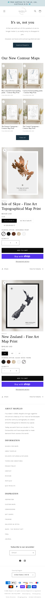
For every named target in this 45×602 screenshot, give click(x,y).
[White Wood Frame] (24, 234)
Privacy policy (36, 593)
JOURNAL (8, 539)
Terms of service (11, 597)
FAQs (6, 534)
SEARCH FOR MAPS (11, 446)
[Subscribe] (33, 552)
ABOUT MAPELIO (10, 451)
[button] (4, 11)
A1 (19, 353)
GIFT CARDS (9, 514)
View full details (35, 269)
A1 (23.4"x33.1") (9, 225)
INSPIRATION (9, 499)
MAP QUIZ (8, 481)
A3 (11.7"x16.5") (9, 221)
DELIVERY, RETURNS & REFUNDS (16, 456)
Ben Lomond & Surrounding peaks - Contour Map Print (11, 91)
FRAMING (8, 519)
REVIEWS (8, 476)
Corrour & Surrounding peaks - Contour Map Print (33, 91)
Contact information (35, 597)
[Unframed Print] (4, 234)
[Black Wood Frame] (9, 234)
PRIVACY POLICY (10, 466)
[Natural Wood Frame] (19, 234)
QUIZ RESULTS (10, 486)
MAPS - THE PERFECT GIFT (14, 529)
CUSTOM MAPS (10, 504)
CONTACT (8, 471)
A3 (5, 353)
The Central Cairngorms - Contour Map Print (31, 127)
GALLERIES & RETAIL (12, 524)
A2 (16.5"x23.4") (26, 221)
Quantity (5, 238)
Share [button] (6, 269)
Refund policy (26, 593)
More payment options (22, 261)
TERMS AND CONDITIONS (13, 461)
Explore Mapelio (22, 45)
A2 (12, 353)
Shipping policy (22, 597)
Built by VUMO (16, 593)
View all (23, 137)
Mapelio (11, 591)
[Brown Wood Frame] (14, 234)
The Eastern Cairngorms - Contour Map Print (10, 127)
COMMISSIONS (10, 509)
